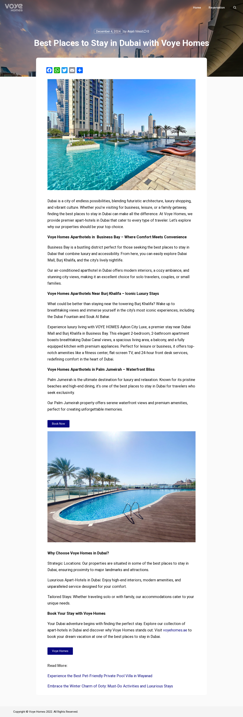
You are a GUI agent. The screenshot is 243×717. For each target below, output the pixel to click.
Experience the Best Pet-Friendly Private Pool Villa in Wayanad (99, 676)
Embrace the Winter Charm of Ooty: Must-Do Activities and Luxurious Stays (110, 686)
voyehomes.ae (175, 630)
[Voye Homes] (13, 7)
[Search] (234, 7)
